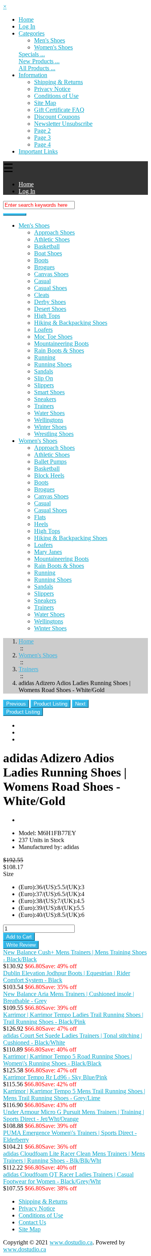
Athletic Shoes (52, 239)
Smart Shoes (49, 392)
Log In (27, 26)
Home (26, 19)
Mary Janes (48, 552)
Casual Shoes (50, 288)
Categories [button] (32, 33)
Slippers (44, 385)
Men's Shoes (49, 40)
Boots (41, 260)
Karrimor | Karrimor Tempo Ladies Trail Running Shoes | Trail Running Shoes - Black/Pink (73, 1018)
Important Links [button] (38, 151)
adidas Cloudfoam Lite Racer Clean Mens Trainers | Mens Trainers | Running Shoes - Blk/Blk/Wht (74, 1157)
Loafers (43, 329)
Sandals (43, 371)
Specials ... (32, 54)
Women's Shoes (38, 440)
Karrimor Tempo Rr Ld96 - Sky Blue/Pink (55, 1077)
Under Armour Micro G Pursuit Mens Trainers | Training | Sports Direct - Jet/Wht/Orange (73, 1115)
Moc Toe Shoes (53, 336)
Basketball (47, 246)
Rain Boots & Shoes (59, 350)
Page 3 (42, 137)
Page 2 (42, 130)
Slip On (43, 378)
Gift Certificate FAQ (59, 109)
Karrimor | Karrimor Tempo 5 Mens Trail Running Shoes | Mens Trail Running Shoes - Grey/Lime (74, 1094)
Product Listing (50, 704)
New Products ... (39, 61)
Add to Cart (19, 937)
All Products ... (37, 68)
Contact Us (32, 1222)
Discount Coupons (57, 116)
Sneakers (45, 399)
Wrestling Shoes (54, 433)
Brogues (44, 267)
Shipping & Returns (58, 82)
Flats (40, 517)
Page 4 (42, 144)
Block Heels (49, 475)
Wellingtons (48, 420)
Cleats (41, 295)
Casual (42, 281)
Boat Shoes (48, 253)
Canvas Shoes (51, 274)
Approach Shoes (54, 232)
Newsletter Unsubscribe (63, 123)
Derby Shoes (50, 302)
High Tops (47, 315)
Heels (41, 524)
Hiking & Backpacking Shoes (70, 322)
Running (44, 357)
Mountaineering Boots (61, 343)
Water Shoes (49, 413)
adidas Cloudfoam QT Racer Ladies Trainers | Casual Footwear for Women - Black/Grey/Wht (68, 1178)
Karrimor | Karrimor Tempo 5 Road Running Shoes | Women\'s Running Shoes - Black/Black (67, 1060)
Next (80, 704)
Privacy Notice (52, 89)
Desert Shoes (50, 309)
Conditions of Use (56, 96)
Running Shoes (53, 364)
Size (8, 874)
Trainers (44, 406)
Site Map (45, 103)
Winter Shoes (50, 427)
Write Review (21, 945)
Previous (16, 704)
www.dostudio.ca (71, 1242)
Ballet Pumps (50, 461)
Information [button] (33, 75)
